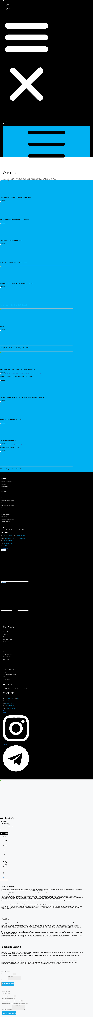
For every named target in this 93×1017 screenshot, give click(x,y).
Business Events (6, 631)
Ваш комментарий (7, 1009)
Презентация (4, 548)
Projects (8, 8)
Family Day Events (7, 671)
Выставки (3, 484)
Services (8, 7)
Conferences (6, 636)
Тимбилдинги (4, 489)
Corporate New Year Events (9, 674)
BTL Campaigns (6, 641)
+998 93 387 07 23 (21, 535)
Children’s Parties (7, 676)
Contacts (8, 11)
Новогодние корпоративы (7, 519)
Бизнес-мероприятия (6, 481)
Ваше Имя (4, 971)
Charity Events (6, 651)
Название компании (7, 998)
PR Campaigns (6, 679)
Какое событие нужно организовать (11, 1000)
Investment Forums (7, 654)
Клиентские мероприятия (7, 505)
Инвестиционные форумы (7, 500)
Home (7, 4)
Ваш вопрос (4, 980)
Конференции (4, 486)
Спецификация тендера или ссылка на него (14, 1003)
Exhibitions (5, 634)
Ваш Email (5, 993)
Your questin (3, 830)
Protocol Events (6, 656)
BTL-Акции (4, 491)
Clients (7, 9)
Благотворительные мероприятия (9, 497)
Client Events (6, 659)
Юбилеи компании (5, 514)
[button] (26, 60)
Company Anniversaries (8, 669)
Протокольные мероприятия (8, 502)
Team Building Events (8, 639)
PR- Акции (3, 524)
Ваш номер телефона (7, 974)
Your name (3, 821)
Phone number (4, 823)
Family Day (4, 516)
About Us (8, 5)
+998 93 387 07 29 (9, 535)
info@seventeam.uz (12, 538)
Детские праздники (5, 521)
